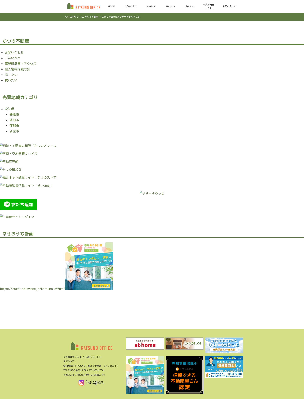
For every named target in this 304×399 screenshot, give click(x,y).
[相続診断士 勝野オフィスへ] (224, 368)
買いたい (170, 6)
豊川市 (14, 120)
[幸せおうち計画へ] (145, 376)
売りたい (190, 6)
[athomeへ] (145, 344)
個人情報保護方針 (17, 69)
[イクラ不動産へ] (184, 376)
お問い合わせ (229, 6)
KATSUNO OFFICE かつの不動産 (81, 16)
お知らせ (150, 6)
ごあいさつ (131, 6)
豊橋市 (14, 114)
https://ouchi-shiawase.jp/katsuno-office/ (32, 288)
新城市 (14, 131)
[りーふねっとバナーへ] (224, 346)
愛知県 (9, 109)
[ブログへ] (184, 344)
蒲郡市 (14, 125)
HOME (111, 6)
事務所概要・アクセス (209, 6)
